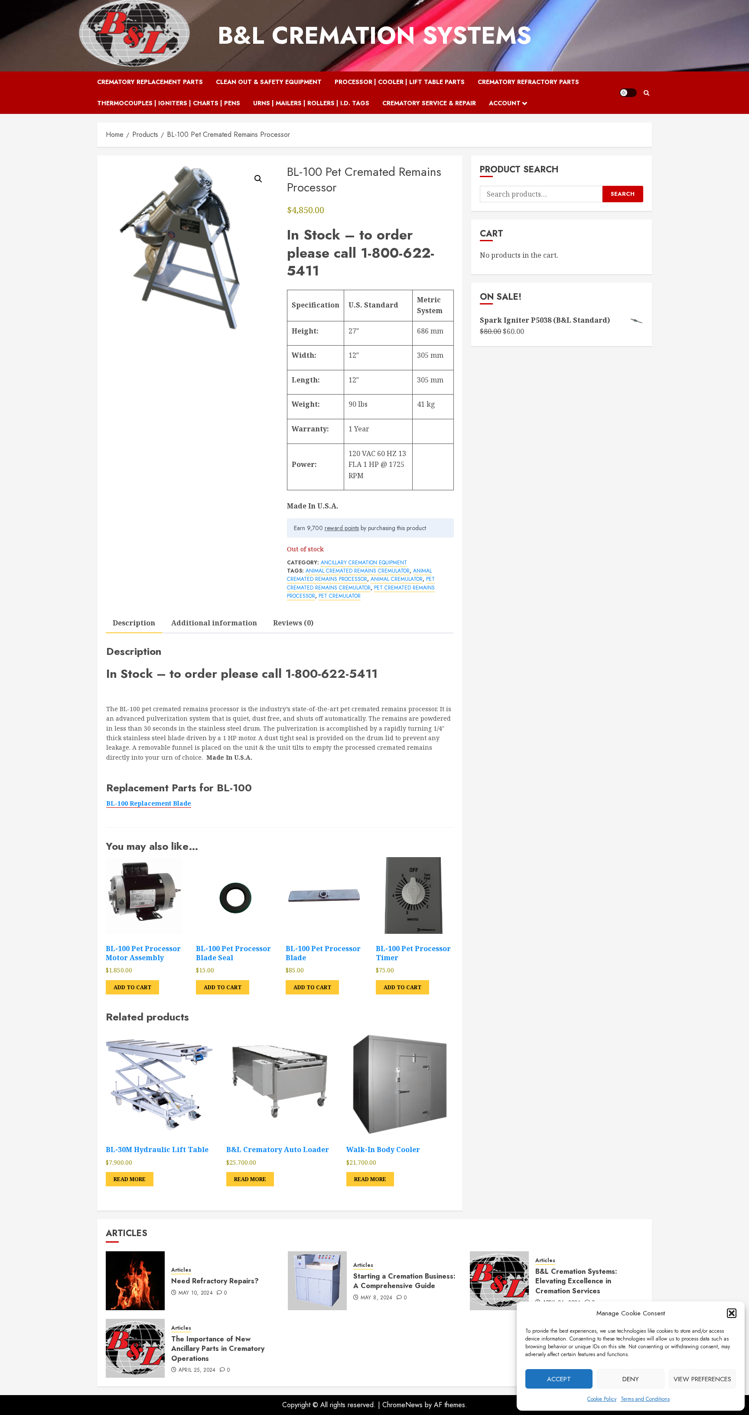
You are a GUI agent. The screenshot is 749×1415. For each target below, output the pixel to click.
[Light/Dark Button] (628, 92)
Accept (559, 1379)
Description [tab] (134, 623)
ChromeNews (402, 1405)
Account (505, 103)
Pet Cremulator (340, 596)
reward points (342, 528)
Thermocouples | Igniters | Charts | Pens (168, 103)
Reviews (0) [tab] (293, 623)
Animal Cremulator (397, 579)
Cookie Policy (601, 1399)
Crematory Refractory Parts (528, 82)
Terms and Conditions (645, 1399)
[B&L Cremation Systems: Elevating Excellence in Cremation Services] (499, 1280)
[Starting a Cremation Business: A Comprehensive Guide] (317, 1280)
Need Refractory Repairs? (215, 1281)
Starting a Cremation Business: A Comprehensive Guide (404, 1281)
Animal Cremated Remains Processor (359, 575)
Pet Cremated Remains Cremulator (361, 583)
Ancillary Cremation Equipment (364, 563)
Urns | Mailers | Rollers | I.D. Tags (311, 103)
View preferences (702, 1379)
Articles (181, 1270)
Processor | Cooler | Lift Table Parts (400, 82)
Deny (630, 1379)
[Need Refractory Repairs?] (135, 1280)
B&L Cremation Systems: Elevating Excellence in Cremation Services (576, 1281)
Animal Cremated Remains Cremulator (358, 571)
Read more (130, 1179)
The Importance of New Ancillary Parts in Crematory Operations (217, 1348)
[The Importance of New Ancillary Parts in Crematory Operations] (135, 1348)
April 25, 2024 (197, 1370)
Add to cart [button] (132, 987)
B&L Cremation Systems (374, 35)
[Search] (646, 92)
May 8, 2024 (377, 1298)
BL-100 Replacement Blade (148, 803)
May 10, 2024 (196, 1293)
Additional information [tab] (214, 623)
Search (623, 194)
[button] (731, 1313)
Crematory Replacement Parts (150, 82)
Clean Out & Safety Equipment (269, 82)
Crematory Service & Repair (429, 103)
